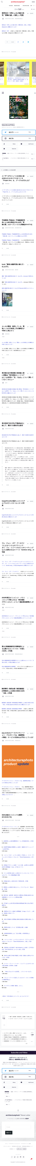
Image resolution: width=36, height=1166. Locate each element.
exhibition (18, 227)
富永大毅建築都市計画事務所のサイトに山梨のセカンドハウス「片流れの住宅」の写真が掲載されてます (18, 661)
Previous (31, 86)
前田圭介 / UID (5, 31)
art (6, 382)
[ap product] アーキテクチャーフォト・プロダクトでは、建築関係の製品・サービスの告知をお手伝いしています (17, 735)
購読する (8, 1132)
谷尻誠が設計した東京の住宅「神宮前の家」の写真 (16, 881)
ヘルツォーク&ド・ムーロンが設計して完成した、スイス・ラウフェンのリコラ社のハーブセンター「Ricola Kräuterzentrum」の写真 (18, 857)
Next (33, 86)
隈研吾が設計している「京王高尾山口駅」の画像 (16, 927)
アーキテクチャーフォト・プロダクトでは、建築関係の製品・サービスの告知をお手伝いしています (18, 781)
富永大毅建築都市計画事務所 (9, 666)
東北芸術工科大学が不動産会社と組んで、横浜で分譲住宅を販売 (13, 424)
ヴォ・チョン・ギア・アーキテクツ (10, 571)
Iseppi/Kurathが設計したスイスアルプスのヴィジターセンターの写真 (13, 503)
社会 (3, 336)
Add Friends (30, 144)
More (32, 158)
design (7, 183)
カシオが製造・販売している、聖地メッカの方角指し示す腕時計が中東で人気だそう (13, 328)
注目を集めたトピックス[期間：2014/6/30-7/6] (12, 816)
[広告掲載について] (31, 93)
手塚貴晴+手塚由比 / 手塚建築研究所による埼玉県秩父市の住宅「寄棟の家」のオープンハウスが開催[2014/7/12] (17, 222)
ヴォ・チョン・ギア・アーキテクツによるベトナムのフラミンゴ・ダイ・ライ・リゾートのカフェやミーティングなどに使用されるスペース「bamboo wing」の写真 (18, 547)
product (18, 740)
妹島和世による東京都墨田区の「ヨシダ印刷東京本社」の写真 (18, 841)
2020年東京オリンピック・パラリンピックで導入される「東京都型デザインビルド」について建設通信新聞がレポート (17, 600)
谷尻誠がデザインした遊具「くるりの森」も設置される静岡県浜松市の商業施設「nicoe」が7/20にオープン (17, 866)
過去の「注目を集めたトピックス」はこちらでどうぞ (15, 996)
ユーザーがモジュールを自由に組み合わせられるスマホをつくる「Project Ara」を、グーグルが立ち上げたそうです (17, 191)
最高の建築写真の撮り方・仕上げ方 (13, 282)
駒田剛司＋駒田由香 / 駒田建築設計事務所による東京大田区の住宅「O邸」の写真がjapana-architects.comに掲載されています (18, 703)
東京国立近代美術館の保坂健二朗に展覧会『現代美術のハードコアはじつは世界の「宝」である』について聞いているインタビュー (17, 376)
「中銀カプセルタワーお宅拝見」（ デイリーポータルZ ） (18, 971)
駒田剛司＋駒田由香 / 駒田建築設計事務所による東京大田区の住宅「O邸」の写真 (13, 691)
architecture (9, 18)
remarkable (19, 18)
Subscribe (14, 148)
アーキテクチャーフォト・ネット (10, 826)
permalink (14, 51)
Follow (30, 138)
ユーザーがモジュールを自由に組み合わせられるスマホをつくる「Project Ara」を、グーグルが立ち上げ (15, 178)
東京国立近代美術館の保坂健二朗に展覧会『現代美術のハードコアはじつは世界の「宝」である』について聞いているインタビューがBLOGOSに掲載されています (18, 391)
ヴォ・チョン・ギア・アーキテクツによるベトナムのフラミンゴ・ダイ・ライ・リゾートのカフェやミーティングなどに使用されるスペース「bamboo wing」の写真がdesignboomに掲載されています (18, 563)
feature (17, 820)
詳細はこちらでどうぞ (7, 794)
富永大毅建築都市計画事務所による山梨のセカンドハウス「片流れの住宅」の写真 (13, 648)
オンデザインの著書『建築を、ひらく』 (13, 985)
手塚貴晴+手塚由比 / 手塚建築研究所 (10, 240)
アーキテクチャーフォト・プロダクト (11, 787)
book (16, 269)
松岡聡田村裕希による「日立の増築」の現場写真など (17, 933)
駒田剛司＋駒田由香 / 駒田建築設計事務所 (12, 708)
